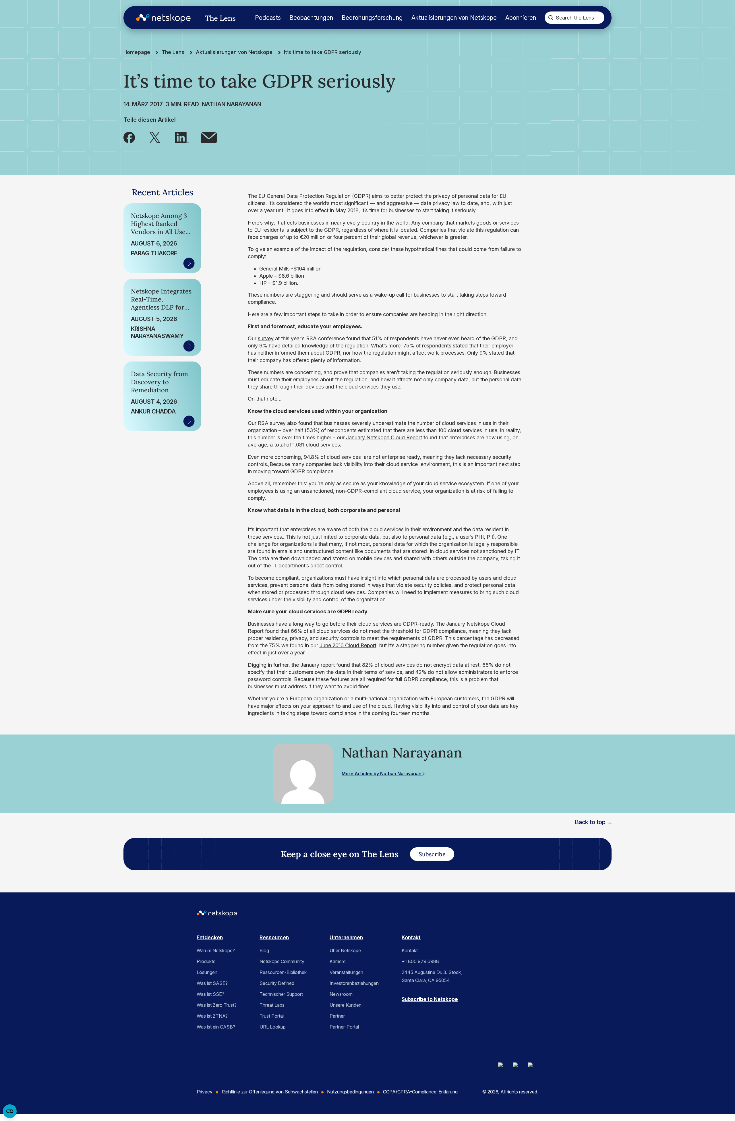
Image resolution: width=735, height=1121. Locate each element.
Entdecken (210, 937)
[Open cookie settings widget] (10, 1111)
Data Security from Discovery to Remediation (159, 382)
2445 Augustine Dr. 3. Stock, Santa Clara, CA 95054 (432, 976)
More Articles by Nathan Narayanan (382, 773)
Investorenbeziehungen (354, 983)
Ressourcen (274, 937)
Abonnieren (520, 17)
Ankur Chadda (153, 411)
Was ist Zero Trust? (217, 1005)
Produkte (206, 961)
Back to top (590, 822)
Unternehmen (346, 937)
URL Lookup (273, 1027)
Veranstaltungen (346, 972)
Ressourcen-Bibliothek (283, 972)
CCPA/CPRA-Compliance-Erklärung (420, 1092)
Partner (337, 1016)
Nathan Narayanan (231, 104)
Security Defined (277, 983)
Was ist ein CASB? (216, 1027)
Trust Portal (272, 1016)
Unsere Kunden (345, 1005)
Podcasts (268, 17)
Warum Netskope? (216, 950)
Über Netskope (345, 950)
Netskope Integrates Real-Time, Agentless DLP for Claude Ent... (161, 299)
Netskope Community (282, 961)
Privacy (204, 1092)
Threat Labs (272, 1005)
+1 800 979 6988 (420, 961)
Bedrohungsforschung (372, 17)
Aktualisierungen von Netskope (454, 17)
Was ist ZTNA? (212, 1016)
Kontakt (411, 937)
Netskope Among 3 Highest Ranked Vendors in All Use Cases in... (159, 224)
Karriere (338, 961)
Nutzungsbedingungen (350, 1092)
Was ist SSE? (210, 994)
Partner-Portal (344, 1027)
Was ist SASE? (212, 983)
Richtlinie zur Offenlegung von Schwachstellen (270, 1092)
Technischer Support (281, 994)
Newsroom (341, 994)
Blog (264, 950)
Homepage (136, 52)
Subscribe (432, 854)
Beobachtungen (311, 17)
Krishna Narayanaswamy (157, 332)
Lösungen (207, 972)
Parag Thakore (154, 253)
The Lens (173, 52)
